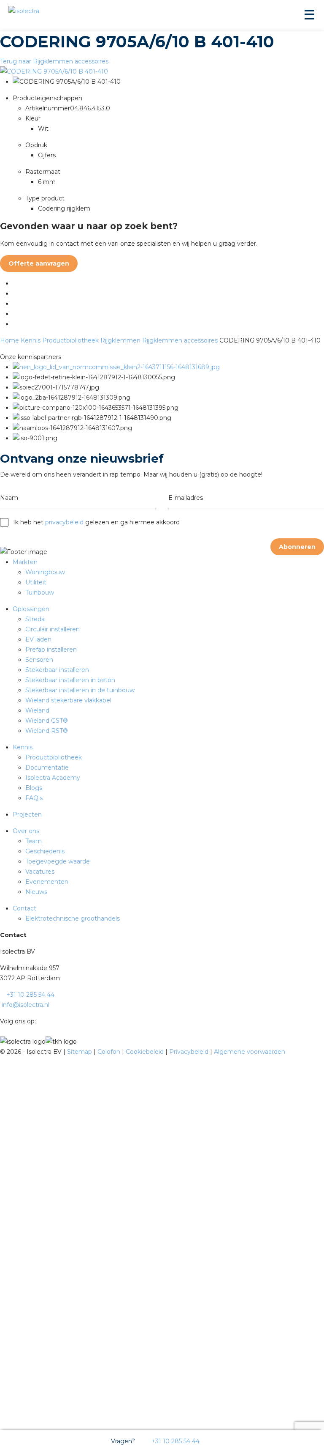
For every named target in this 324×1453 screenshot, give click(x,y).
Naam (9, 498)
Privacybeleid (189, 1051)
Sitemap (80, 1051)
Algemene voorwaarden (249, 1051)
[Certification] (116, 367)
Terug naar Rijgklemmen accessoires (54, 61)
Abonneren (297, 547)
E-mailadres (185, 498)
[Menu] (309, 14)
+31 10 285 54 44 (175, 1441)
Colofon (109, 1051)
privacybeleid (64, 522)
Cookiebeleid (145, 1051)
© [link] (2, 1051)
